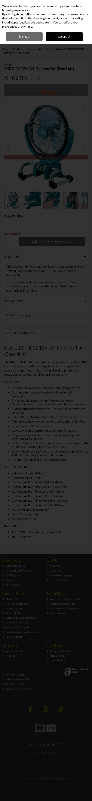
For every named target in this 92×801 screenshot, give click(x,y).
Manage (24, 36)
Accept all (64, 36)
